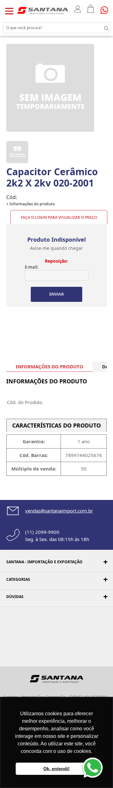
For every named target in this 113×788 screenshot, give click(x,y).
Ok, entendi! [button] (56, 768)
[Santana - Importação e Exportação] (42, 10)
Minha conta (77, 9)
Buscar (100, 27)
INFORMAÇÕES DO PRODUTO (49, 366)
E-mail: (32, 267)
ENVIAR (56, 294)
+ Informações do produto (30, 204)
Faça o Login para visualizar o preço (59, 217)
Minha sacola (90, 9)
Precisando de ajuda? (106, 10)
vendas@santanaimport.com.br (59, 510)
